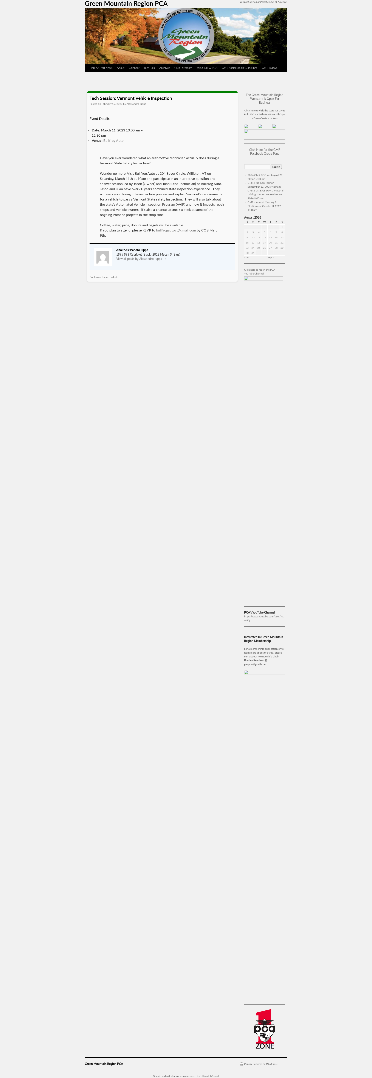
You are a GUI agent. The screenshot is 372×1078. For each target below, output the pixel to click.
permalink (111, 277)
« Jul (246, 257)
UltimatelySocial (209, 1076)
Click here (250, 110)
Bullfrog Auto (113, 140)
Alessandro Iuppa (136, 104)
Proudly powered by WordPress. (261, 1064)
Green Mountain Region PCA (126, 4)
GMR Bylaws (269, 68)
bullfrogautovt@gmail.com (176, 230)
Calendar (134, 68)
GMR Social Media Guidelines (239, 68)
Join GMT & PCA (207, 68)
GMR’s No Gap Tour (259, 183)
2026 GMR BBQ (257, 175)
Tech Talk (149, 68)
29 (282, 248)
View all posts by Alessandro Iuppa (141, 259)
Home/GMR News (101, 68)
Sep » (271, 257)
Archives (164, 68)
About (120, 68)
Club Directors (183, 68)
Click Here (256, 149)
